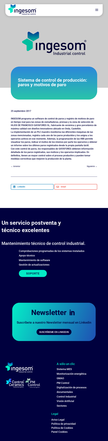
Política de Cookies (62, 427)
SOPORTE (33, 273)
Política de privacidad (63, 423)
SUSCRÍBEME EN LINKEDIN (54, 331)
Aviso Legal (58, 419)
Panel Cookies (59, 431)
